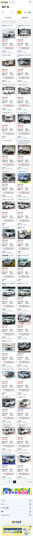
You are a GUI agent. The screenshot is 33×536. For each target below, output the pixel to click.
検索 (19, 12)
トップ (3, 500)
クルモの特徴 (4, 508)
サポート (3, 504)
